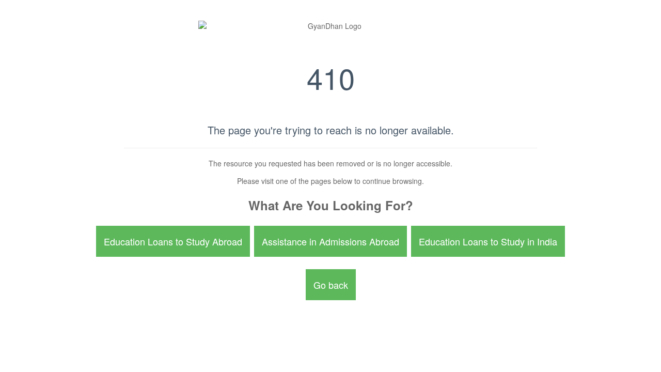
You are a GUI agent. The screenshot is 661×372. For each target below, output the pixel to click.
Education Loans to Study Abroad (173, 241)
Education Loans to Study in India (488, 241)
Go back (330, 284)
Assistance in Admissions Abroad (330, 241)
